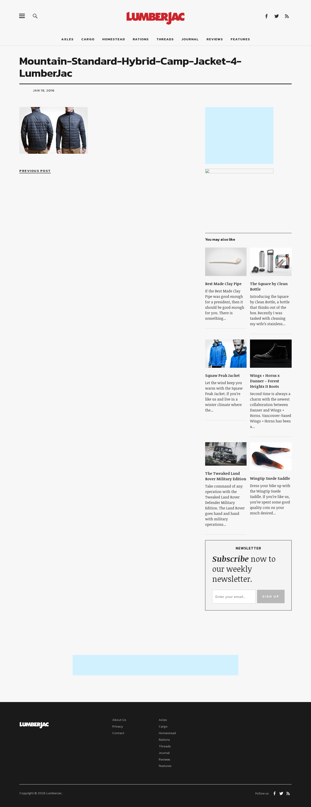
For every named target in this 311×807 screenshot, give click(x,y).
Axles (67, 39)
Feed (287, 16)
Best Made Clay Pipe (223, 283)
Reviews (214, 39)
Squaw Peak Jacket (222, 375)
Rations (141, 39)
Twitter (277, 16)
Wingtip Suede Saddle (270, 478)
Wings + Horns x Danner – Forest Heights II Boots (265, 381)
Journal (190, 39)
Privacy (117, 726)
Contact (118, 733)
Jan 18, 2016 (43, 90)
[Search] (35, 16)
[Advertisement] (239, 135)
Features (240, 39)
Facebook (266, 16)
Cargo (87, 39)
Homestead (113, 39)
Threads (165, 39)
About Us (119, 720)
